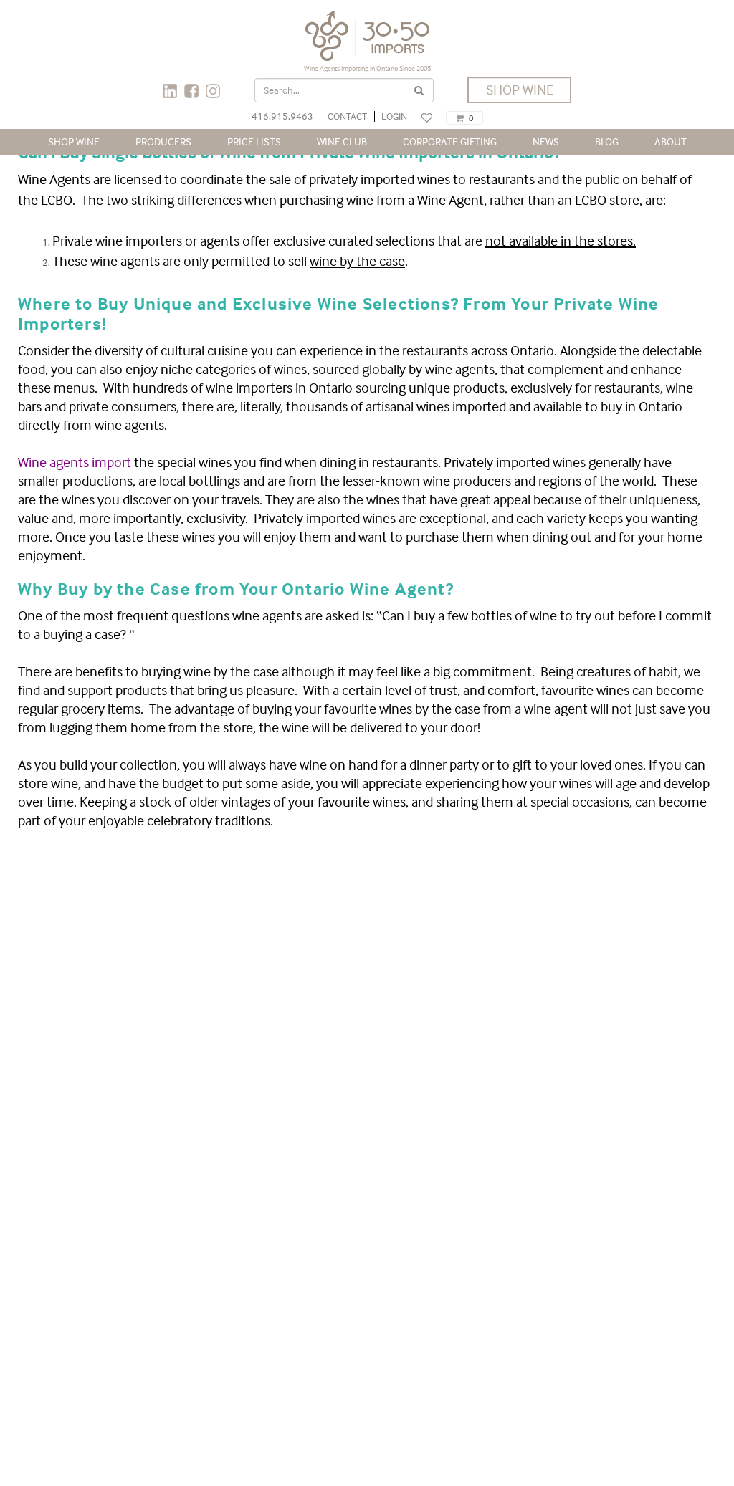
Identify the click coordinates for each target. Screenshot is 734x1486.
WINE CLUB (342, 141)
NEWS (546, 141)
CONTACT (347, 116)
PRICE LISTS (254, 141)
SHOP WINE (519, 89)
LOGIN (394, 116)
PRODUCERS (163, 141)
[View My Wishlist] (426, 118)
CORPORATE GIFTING (450, 141)
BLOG (607, 141)
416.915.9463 (282, 116)
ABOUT (670, 141)
